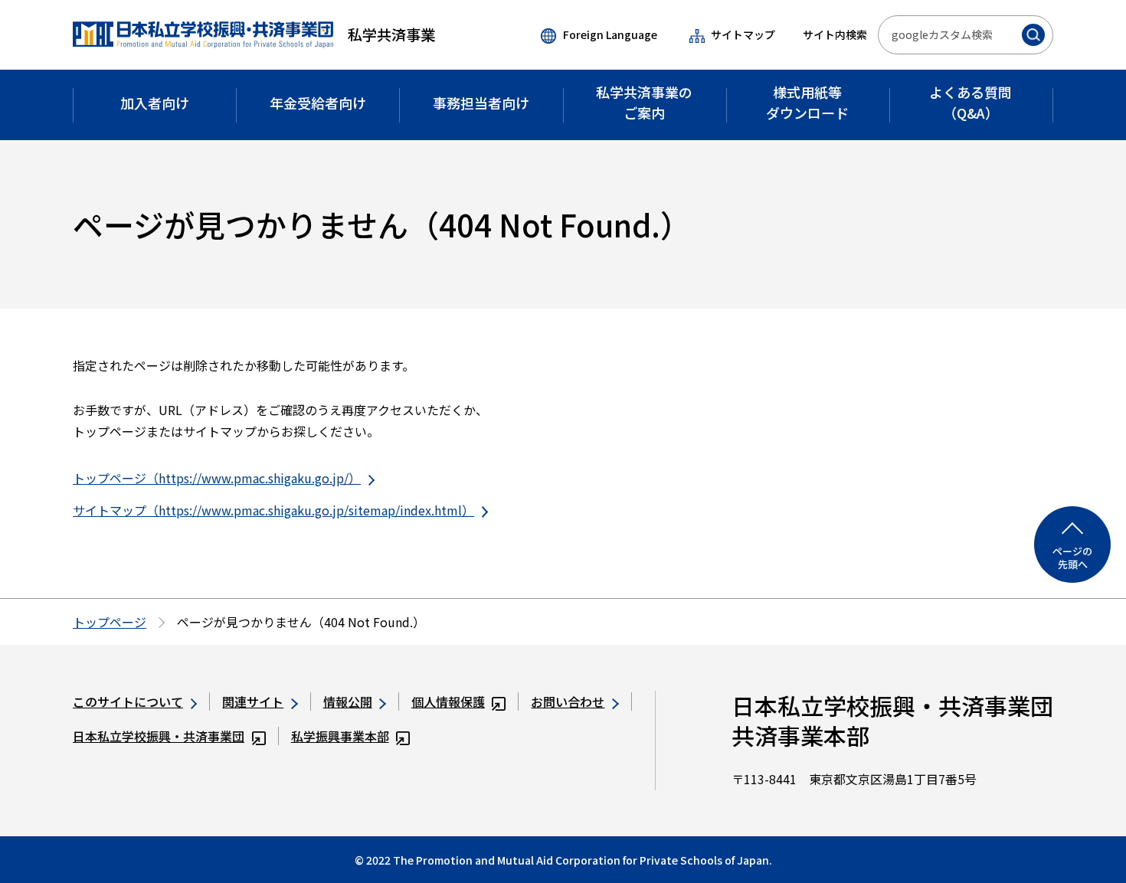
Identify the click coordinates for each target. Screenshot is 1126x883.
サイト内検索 (835, 34)
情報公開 (347, 701)
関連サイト (252, 701)
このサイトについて (128, 701)
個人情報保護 (448, 701)
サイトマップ (743, 34)
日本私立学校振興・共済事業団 (158, 736)
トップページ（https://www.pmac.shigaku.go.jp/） (217, 478)
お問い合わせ (567, 701)
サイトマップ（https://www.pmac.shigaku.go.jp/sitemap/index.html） (273, 510)
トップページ (109, 622)
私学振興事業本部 (340, 736)
